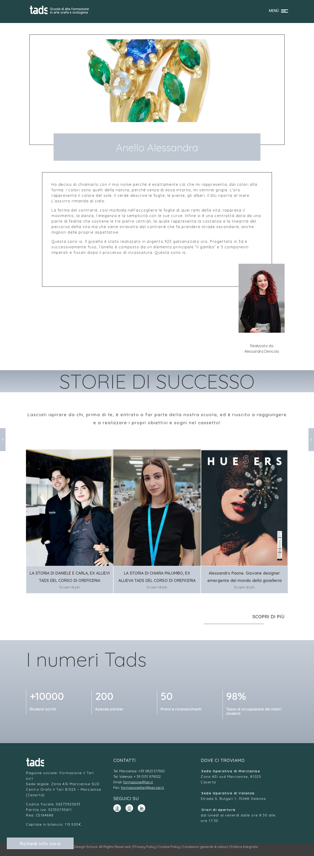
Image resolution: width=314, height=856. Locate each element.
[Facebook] (117, 808)
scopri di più (268, 616)
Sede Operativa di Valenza (228, 793)
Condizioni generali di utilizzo (205, 847)
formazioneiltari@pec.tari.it (142, 787)
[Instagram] (129, 808)
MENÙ (274, 11)
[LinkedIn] (141, 808)
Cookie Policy (169, 847)
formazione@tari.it (138, 782)
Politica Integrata (244, 847)
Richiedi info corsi (40, 843)
